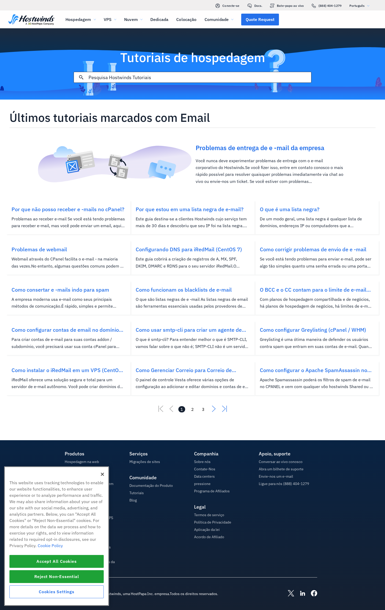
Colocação (186, 19)
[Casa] (31, 20)
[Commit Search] (81, 77)
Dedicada (159, 19)
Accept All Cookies (56, 561)
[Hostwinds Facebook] (311, 593)
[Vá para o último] (224, 410)
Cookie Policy (50, 545)
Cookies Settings (56, 591)
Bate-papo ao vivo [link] (290, 6)
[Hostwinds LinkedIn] (300, 593)
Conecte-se (230, 6)
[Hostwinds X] (288, 593)
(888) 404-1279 (330, 6)
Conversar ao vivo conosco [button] (280, 461)
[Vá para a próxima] (214, 410)
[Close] (102, 474)
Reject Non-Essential (56, 576)
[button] (260, 19)
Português (357, 6)
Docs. (258, 6)
